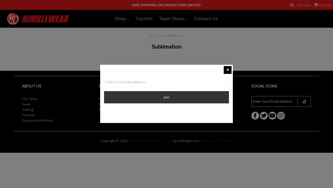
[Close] (228, 70)
